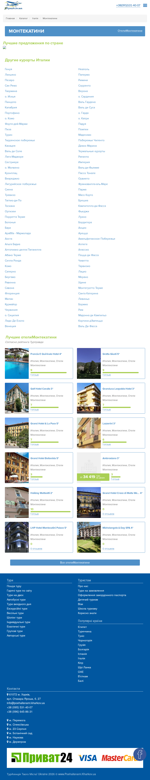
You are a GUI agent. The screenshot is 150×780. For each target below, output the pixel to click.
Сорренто (84, 85)
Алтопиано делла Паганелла (23, 249)
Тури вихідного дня (19, 604)
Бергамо (10, 277)
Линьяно (10, 74)
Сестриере (12, 162)
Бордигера (85, 222)
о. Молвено (12, 167)
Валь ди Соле (13, 151)
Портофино (12, 113)
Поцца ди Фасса (88, 255)
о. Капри (83, 118)
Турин (8, 135)
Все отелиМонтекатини (75, 562)
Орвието (83, 178)
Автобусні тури (16, 599)
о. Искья (10, 96)
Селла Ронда (13, 260)
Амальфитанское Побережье (96, 238)
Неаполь (83, 69)
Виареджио (12, 178)
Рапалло (83, 156)
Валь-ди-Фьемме (88, 167)
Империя (84, 162)
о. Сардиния (86, 96)
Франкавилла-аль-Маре (93, 184)
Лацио (82, 271)
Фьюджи (83, 211)
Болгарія (83, 649)
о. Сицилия (12, 315)
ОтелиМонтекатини (130, 31)
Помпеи (83, 129)
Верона (83, 91)
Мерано (83, 277)
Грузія (82, 645)
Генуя (8, 69)
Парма (82, 189)
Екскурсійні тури (17, 608)
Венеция (10, 326)
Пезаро (9, 80)
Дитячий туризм (88, 599)
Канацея (10, 145)
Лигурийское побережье (21, 184)
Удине (82, 282)
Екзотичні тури (16, 626)
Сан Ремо (11, 85)
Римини (83, 80)
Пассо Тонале (87, 173)
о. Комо (9, 118)
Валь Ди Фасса (87, 326)
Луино (82, 217)
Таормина (11, 91)
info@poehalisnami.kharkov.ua (26, 703)
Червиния (11, 309)
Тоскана (10, 206)
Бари (8, 227)
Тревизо (10, 195)
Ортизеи (10, 211)
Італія (35, 18)
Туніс (81, 636)
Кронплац (11, 173)
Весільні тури (15, 613)
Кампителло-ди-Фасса (92, 206)
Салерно (10, 271)
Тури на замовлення (91, 590)
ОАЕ (81, 672)
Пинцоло (10, 102)
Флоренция (12, 293)
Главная (10, 18)
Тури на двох (15, 595)
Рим (80, 309)
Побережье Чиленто (91, 140)
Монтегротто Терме (90, 288)
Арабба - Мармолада (18, 233)
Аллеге (83, 244)
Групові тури (15, 631)
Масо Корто (85, 195)
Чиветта (83, 260)
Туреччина (84, 631)
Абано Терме (13, 255)
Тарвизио (84, 266)
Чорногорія (85, 640)
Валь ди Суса (86, 107)
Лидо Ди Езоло (14, 320)
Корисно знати (87, 613)
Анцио (82, 227)
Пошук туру (14, 586)
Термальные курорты (91, 151)
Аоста (8, 238)
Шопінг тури (14, 617)
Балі (80, 681)
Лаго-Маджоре (14, 156)
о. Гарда (83, 113)
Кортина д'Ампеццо (90, 320)
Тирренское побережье (20, 140)
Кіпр (80, 663)
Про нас (83, 586)
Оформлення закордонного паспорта (102, 595)
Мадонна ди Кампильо (92, 315)
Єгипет (82, 627)
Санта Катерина (88, 293)
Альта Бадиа (12, 244)
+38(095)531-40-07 (128, 5)
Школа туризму (87, 608)
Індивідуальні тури (18, 622)
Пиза (8, 129)
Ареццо (83, 233)
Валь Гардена (87, 102)
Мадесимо (84, 135)
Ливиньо (83, 299)
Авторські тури (16, 635)
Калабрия (11, 107)
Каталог (23, 18)
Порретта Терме (15, 217)
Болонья (10, 222)
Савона (9, 288)
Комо (8, 266)
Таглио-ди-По (13, 200)
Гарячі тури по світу (19, 590)
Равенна (10, 282)
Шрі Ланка (84, 667)
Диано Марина (87, 145)
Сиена (9, 189)
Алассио (83, 249)
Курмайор (11, 304)
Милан (9, 299)
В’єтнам (83, 676)
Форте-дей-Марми (16, 124)
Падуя (82, 124)
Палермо (84, 74)
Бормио (83, 304)
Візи (80, 604)
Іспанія (82, 654)
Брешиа (83, 200)
